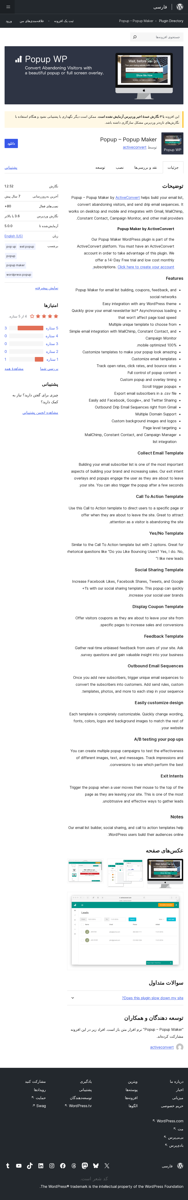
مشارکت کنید (35, 1081)
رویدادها (40, 1089)
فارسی (167, 1166)
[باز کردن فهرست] (7, 7)
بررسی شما (49, 368)
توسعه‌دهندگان (81, 1097)
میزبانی (177, 1097)
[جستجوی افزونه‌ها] (134, 37)
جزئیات (173, 167)
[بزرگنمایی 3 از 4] (97, 865)
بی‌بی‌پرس (173, 1137)
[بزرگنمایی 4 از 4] (177, 898)
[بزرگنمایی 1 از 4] (177, 865)
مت (178, 1129)
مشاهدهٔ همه (14, 368)
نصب (120, 167)
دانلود (11, 143)
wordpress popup (18, 274)
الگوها (133, 1105)
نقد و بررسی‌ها (145, 167)
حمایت (38, 1097)
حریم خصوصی (172, 1105)
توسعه (100, 167)
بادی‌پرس (174, 1145)
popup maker (15, 265)
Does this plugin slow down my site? (152, 998)
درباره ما (176, 1081)
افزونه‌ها (131, 1097)
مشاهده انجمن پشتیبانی (40, 412)
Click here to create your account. (133, 267)
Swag (39, 1105)
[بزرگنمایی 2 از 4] (137, 865)
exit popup (27, 246)
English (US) (14, 236)
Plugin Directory (171, 21)
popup (10, 256)
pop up (11, 246)
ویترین (133, 1081)
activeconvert (135, 147)
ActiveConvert (128, 197)
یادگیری (86, 1081)
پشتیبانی (11, 167)
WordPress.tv (78, 1105)
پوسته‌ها (132, 1089)
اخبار (179, 1089)
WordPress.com (167, 1121)
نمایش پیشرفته (46, 288)
